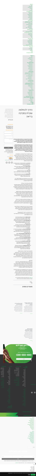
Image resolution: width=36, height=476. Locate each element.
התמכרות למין (30, 43)
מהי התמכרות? (30, 38)
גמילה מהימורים (30, 12)
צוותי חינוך (31, 35)
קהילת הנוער (30, 25)
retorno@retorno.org (9, 126)
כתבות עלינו (30, 10)
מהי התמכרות (4, 366)
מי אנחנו (31, 4)
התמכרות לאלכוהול (30, 41)
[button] (29, 54)
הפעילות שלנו (30, 6)
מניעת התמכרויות (30, 17)
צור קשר (31, 47)
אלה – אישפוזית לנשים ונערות (28, 22)
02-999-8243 (8, 128)
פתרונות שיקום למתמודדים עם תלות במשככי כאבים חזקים (28, 329)
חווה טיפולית (30, 28)
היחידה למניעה (2, 378)
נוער (31, 37)
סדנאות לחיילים (17, 374)
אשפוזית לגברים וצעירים (31, 424)
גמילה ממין (31, 18)
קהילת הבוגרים (30, 26)
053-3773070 (8, 127)
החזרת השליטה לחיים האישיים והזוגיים (18, 304)
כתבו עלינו (9, 391)
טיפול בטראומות (30, 29)
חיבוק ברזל (31, 30)
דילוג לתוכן (16, 462)
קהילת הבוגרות (2, 382)
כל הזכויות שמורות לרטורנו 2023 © (27, 411)
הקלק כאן (6, 160)
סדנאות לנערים (17, 375)
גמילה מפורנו (30, 19)
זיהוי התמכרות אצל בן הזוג (29, 44)
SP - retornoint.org (10, 406)
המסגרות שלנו (30, 20)
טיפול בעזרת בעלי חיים (16, 379)
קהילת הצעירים (32, 421)
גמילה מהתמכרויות (25, 367)
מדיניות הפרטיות (10, 150)
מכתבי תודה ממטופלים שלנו (28, 45)
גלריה (31, 9)
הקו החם (9, 383)
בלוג (32, 51)
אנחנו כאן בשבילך (27, 415)
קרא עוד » (31, 313)
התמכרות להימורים (30, 40)
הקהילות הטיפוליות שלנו (29, 24)
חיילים (31, 36)
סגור (29, 474)
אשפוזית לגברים (30, 23)
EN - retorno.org (10, 407)
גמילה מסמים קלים (30, 14)
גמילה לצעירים (30, 16)
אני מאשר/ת (33, 474)
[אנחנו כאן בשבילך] (30, 414)
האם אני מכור (30, 39)
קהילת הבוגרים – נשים (29, 27)
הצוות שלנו (31, 8)
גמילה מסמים (30, 13)
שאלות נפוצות (30, 48)
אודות (31, 5)
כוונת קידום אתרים (33, 384)
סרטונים (31, 50)
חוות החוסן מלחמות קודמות (29, 31)
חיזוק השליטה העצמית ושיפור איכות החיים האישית (28, 303)
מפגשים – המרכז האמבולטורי (28, 21)
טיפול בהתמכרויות (30, 11)
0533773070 (9, 415)
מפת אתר (10, 366)
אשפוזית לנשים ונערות (31, 422)
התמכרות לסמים (30, 42)
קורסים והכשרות (30, 33)
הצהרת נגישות (8, 382)
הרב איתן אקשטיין (30, 7)
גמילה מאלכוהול (30, 15)
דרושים (31, 49)
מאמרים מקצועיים (30, 52)
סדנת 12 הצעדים (30, 34)
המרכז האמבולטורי (31, 425)
